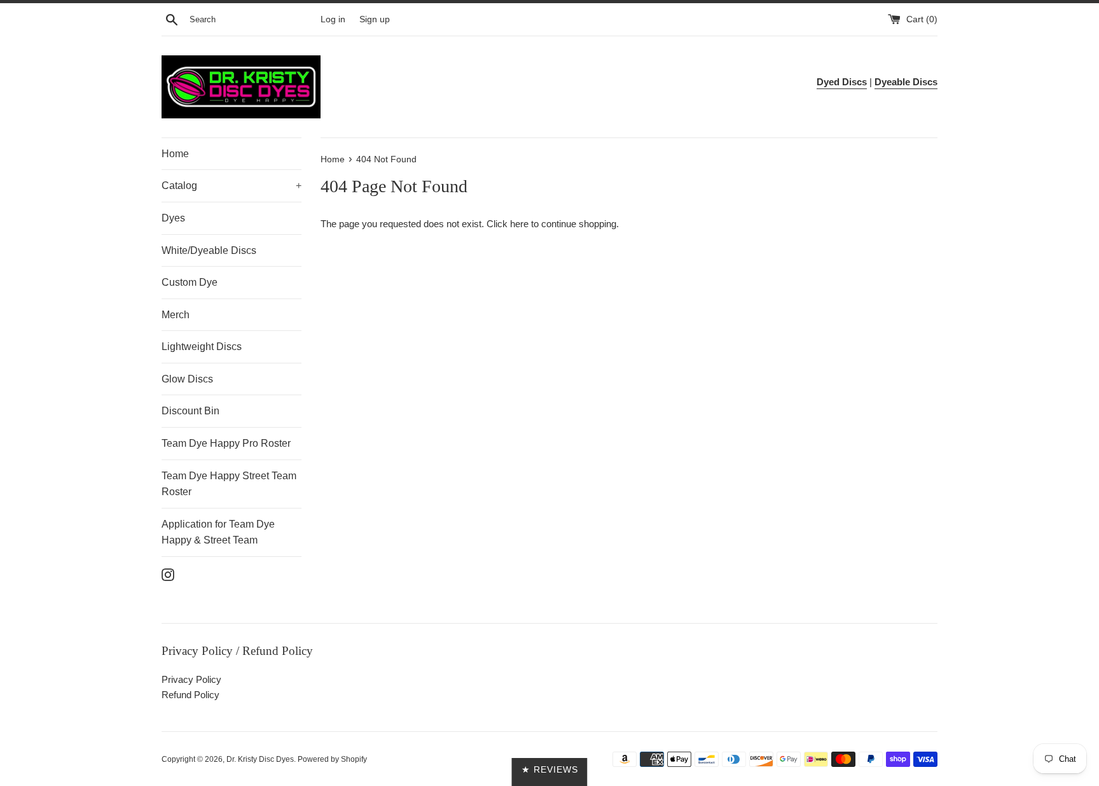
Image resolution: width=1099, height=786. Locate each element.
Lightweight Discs (202, 346)
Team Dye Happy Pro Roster (226, 443)
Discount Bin (190, 410)
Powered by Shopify (332, 759)
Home (175, 153)
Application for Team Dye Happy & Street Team (218, 532)
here (519, 223)
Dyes (173, 218)
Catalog (231, 185)
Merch (176, 314)
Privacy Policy (191, 679)
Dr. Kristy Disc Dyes (260, 759)
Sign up (374, 19)
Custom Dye (190, 282)
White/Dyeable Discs (209, 250)
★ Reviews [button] (550, 769)
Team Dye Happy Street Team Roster (229, 484)
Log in (333, 19)
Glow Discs (187, 379)
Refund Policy (190, 694)
